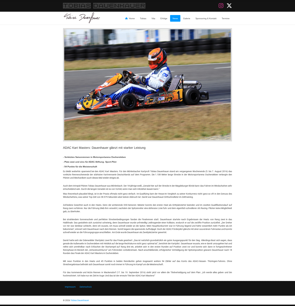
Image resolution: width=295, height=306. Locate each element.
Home (132, 18)
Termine (226, 18)
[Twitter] (229, 6)
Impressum (70, 287)
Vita (153, 18)
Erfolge (163, 18)
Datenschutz (86, 287)
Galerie (186, 18)
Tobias (143, 18)
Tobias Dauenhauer (80, 300)
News (175, 18)
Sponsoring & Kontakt (205, 18)
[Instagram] (222, 6)
